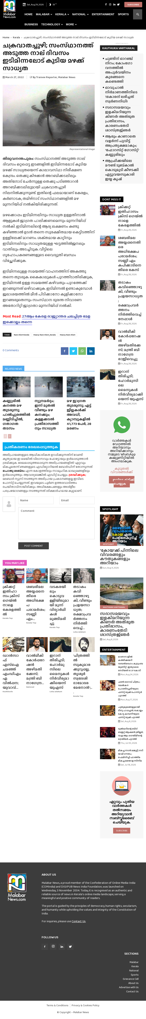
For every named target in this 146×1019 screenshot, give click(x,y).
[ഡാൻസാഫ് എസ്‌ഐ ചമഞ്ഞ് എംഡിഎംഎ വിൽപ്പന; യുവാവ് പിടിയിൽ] (13, 644)
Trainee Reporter (46, 77)
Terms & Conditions (57, 1005)
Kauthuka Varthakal (114, 607)
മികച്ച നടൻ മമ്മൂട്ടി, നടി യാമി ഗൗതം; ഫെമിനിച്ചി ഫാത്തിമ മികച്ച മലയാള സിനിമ (130, 755)
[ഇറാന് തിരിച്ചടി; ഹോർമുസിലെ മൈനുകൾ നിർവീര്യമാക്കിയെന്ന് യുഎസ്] (60, 644)
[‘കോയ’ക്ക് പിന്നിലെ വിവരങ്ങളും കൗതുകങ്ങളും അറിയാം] (121, 530)
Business (31, 24)
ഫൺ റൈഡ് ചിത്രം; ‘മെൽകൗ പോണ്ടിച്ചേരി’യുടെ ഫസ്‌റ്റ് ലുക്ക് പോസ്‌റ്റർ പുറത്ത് (130, 688)
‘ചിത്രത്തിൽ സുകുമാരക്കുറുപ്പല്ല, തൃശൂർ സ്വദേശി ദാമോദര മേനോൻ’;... (82, 674)
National (79, 14)
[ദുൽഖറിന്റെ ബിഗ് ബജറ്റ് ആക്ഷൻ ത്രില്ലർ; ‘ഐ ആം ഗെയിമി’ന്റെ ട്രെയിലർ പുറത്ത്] (107, 732)
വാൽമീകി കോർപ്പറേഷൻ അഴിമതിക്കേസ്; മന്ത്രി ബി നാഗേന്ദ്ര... (35, 669)
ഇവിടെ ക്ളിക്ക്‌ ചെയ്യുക (123, 482)
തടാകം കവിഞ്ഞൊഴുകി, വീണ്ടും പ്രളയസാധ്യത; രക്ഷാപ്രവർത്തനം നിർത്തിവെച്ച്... (82, 607)
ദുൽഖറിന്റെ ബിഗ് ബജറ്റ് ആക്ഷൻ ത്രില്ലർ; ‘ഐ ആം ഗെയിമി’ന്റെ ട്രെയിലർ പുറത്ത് (130, 734)
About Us (133, 983)
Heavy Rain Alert (67, 334)
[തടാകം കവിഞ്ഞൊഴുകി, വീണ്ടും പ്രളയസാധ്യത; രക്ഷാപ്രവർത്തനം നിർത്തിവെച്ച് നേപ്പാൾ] (84, 575)
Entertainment (103, 14)
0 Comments (11, 350)
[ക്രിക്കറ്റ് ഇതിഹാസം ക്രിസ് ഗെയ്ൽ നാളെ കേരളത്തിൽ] (13, 575)
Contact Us (79, 921)
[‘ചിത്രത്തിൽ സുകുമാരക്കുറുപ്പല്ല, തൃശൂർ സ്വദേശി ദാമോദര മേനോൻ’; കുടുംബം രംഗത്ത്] (84, 644)
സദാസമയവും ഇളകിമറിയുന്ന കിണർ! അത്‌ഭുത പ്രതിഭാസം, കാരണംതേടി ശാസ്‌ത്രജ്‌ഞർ (120, 119)
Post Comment (33, 546)
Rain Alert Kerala (21, 334)
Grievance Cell (131, 979)
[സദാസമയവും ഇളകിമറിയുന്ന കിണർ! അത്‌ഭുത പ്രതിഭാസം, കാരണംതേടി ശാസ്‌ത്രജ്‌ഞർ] (121, 593)
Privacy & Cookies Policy (85, 1005)
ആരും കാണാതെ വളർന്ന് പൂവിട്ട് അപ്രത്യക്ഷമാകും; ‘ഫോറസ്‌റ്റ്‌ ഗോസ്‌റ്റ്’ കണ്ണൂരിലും (122, 145)
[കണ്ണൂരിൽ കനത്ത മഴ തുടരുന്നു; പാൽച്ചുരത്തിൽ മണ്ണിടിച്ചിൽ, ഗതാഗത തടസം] (17, 387)
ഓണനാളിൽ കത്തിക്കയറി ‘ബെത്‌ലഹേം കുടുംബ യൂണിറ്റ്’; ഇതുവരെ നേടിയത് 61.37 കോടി (130, 663)
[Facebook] (106, 4)
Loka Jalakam (79, 632)
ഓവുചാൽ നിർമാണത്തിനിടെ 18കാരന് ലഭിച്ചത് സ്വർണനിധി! (121, 94)
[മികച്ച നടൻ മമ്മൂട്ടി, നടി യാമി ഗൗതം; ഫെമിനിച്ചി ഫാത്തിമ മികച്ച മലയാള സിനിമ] (107, 754)
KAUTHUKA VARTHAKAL (118, 48)
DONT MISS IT (111, 199)
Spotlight (108, 543)
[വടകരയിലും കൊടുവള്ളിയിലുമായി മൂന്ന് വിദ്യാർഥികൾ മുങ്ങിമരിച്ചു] (60, 575)
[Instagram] (110, 4)
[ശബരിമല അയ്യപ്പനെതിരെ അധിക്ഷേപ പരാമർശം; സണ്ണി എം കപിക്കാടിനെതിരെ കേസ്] (37, 575)
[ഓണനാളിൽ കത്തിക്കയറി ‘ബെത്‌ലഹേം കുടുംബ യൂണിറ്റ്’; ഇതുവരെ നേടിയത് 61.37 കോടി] (107, 660)
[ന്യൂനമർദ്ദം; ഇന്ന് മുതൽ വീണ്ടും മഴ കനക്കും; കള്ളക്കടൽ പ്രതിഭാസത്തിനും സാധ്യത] (49, 387)
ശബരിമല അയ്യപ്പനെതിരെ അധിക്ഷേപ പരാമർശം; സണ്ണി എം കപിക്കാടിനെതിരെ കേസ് (129, 253)
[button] (137, 14)
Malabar (42, 14)
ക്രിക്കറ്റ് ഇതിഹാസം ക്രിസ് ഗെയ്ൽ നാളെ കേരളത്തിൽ (12, 600)
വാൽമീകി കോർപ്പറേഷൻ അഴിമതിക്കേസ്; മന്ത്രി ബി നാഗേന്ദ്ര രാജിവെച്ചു (129, 345)
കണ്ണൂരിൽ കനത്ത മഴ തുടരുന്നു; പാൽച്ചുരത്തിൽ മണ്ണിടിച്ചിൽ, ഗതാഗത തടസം (16, 414)
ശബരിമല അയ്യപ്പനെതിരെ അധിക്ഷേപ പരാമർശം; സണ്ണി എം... (35, 602)
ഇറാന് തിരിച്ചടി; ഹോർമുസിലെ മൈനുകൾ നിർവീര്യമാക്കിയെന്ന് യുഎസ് (59, 671)
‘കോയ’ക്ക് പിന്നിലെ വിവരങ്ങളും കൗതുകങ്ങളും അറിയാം (119, 556)
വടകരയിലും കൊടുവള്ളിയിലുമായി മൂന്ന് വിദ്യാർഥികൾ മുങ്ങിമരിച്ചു (59, 605)
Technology (50, 24)
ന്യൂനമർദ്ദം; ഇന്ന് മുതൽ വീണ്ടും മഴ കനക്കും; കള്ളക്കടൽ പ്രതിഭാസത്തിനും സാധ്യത (47, 414)
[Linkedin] (114, 4)
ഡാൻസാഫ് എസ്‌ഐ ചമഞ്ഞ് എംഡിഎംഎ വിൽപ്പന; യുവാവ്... (12, 671)
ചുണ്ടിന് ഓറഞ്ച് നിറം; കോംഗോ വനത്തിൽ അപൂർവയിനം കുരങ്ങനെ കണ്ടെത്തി (119, 70)
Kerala (60, 14)
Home (29, 14)
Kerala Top (8, 618)
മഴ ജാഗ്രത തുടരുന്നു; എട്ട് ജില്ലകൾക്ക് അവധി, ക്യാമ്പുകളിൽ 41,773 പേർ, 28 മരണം (79, 414)
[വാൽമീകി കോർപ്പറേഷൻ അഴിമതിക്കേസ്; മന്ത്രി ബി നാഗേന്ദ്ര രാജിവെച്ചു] (37, 644)
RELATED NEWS (13, 369)
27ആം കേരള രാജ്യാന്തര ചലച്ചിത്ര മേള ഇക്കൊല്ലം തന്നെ (46, 319)
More (70, 24)
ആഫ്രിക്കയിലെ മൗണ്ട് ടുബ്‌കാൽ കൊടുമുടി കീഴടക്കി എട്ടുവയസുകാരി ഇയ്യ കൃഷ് (122, 170)
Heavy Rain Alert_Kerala (44, 334)
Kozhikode (8, 691)
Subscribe (133, 4)
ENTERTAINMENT (114, 649)
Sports (123, 14)
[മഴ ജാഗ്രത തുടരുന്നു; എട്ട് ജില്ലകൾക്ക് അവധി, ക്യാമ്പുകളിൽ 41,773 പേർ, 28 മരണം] (81, 387)
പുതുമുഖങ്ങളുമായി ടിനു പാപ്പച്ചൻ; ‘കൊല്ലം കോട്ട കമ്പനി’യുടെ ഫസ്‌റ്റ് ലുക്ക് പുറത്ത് (130, 712)
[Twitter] (118, 4)
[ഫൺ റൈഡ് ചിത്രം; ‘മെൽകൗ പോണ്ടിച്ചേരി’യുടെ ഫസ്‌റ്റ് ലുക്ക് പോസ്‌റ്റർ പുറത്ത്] (107, 685)
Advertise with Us (129, 987)
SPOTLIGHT (110, 509)
